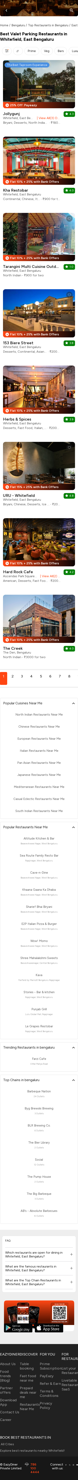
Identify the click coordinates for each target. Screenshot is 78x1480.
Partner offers (6, 1390)
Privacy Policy (46, 1405)
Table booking (27, 1366)
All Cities (7, 1444)
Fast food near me (28, 1378)
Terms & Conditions (49, 1393)
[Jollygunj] (39, 94)
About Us (8, 1364)
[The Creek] (39, 628)
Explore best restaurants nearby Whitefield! (32, 1450)
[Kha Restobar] (39, 170)
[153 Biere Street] (39, 322)
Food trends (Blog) (5, 1376)
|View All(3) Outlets (48, 118)
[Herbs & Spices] (39, 399)
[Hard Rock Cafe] (39, 552)
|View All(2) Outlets (49, 576)
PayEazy (47, 1376)
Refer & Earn (50, 1383)
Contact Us (9, 1412)
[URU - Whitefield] (39, 475)
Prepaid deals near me (28, 1392)
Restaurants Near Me (30, 1406)
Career (6, 1420)
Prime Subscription (51, 1366)
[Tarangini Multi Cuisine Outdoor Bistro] (39, 246)
